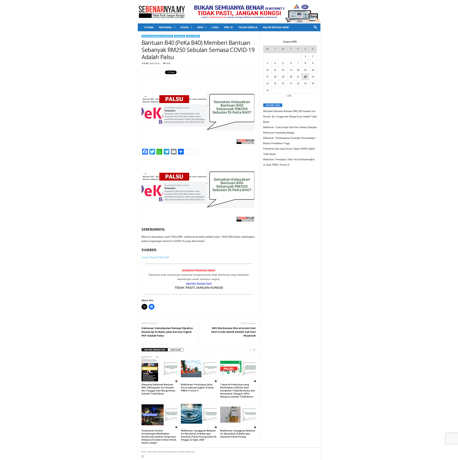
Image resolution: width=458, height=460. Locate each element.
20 (291, 76)
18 (275, 76)
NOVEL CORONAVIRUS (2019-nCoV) (157, 36)
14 (298, 70)
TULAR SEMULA (247, 27)
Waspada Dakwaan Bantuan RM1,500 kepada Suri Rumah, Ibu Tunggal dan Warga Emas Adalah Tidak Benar (158, 389)
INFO (200, 27)
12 (283, 70)
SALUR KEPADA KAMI (276, 27)
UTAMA (149, 27)
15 (305, 70)
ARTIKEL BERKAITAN (154, 349)
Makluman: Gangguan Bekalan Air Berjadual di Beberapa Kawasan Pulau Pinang (237, 433)
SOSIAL (184, 27)
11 (275, 70)
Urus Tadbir (193, 36)
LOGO (215, 27)
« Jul (288, 95)
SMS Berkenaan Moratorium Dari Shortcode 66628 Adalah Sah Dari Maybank (233, 331)
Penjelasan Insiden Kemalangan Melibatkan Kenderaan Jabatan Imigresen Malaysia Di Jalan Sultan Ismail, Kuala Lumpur (159, 436)
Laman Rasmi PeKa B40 (155, 257)
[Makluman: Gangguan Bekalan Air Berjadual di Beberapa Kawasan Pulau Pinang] (238, 414)
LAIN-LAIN (175, 349)
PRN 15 (228, 27)
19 (283, 76)
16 (313, 70)
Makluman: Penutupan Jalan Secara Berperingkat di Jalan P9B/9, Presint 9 (197, 387)
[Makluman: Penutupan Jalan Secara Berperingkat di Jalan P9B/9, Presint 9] (199, 368)
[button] (315, 27)
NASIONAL (165, 27)
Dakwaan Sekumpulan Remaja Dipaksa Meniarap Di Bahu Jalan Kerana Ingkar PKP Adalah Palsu (167, 331)
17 (267, 76)
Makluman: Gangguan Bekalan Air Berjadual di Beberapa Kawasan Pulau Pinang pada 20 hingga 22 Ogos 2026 (198, 435)
